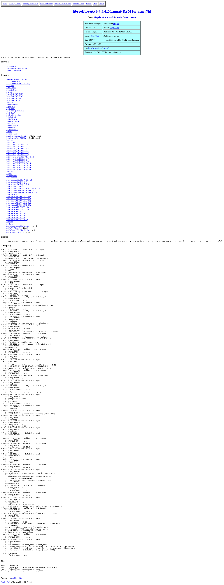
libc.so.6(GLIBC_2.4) (14, 98)
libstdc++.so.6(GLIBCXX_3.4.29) (18, 169)
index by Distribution (30, 4)
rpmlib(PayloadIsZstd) (14, 232)
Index (5, 4)
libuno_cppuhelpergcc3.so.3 (16, 186)
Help (95, 4)
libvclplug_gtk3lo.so (13, 70)
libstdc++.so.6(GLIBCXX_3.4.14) (18, 163)
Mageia (116, 24)
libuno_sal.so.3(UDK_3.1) (15, 211)
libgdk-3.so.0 (10, 113)
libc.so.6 (9, 92)
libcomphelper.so (12, 105)
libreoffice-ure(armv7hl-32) (16, 138)
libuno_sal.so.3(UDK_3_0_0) (17, 220)
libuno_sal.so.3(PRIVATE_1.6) (17, 207)
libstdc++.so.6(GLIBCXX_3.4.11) (18, 161)
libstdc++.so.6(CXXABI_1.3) (17, 144)
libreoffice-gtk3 (11, 66)
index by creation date (62, 4)
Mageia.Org (114, 28)
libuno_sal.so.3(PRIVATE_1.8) (17, 209)
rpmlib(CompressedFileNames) (17, 226)
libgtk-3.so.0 (10, 123)
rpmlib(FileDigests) (13, 228)
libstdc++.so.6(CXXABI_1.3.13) (18, 146)
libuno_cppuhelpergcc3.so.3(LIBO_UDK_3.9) (23, 188)
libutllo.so (9, 222)
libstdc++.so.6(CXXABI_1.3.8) (17, 153)
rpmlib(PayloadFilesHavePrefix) (17, 230)
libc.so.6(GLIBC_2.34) (14, 96)
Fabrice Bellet (6, 582)
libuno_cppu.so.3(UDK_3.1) (16, 182)
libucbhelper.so (11, 176)
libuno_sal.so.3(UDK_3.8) (15, 218)
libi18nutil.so (10, 128)
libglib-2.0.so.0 (11, 119)
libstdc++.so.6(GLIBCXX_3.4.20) (18, 167)
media (119, 17)
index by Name (78, 4)
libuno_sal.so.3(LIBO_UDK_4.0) (18, 199)
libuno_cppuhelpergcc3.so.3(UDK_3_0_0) (21, 192)
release (133, 17)
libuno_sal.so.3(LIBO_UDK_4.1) (18, 201)
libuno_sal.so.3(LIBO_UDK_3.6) (18, 197)
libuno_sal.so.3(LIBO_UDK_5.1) (18, 205)
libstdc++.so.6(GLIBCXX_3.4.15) (18, 165)
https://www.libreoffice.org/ (98, 48)
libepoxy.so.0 (10, 107)
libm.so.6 (9, 132)
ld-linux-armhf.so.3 (13, 81)
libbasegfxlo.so (11, 90)
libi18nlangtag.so (12, 125)
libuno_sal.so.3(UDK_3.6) (15, 215)
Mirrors (88, 4)
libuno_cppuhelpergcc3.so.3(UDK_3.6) (20, 190)
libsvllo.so (9, 172)
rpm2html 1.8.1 (17, 578)
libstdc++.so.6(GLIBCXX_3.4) (17, 159)
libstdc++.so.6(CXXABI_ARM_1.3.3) (20, 157)
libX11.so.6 (10, 86)
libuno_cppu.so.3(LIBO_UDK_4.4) (19, 180)
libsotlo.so (9, 140)
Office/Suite (95, 36)
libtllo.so (9, 174)
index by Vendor (46, 4)
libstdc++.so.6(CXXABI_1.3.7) (17, 151)
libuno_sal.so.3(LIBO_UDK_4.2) (18, 203)
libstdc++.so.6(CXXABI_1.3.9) (17, 155)
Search (101, 4)
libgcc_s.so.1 (10, 109)
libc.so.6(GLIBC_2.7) (14, 100)
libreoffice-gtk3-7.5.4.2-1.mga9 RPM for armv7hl (112, 11)
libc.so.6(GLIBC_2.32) (14, 94)
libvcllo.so (9, 224)
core (126, 17)
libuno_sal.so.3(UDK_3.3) (15, 213)
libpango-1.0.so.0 (12, 134)
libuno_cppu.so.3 (12, 178)
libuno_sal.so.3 (11, 195)
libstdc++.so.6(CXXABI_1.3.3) (17, 148)
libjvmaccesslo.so (12, 130)
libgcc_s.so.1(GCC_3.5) (15, 111)
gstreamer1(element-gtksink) (16, 79)
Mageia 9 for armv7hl (104, 17)
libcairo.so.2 (10, 102)
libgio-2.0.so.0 (11, 117)
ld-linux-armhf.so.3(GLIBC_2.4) (18, 84)
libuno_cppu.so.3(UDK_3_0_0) (17, 184)
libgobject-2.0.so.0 (12, 121)
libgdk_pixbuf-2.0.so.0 (14, 115)
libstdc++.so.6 (11, 142)
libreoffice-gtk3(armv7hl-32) (16, 68)
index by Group (15, 4)
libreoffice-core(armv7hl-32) (16, 136)
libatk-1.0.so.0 (11, 88)
